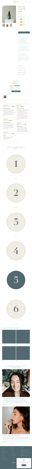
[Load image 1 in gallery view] (3, 25)
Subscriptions (13, 453)
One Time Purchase (22, 16)
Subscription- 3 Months (22, 24)
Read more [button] (18, 119)
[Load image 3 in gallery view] (10, 25)
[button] (3, 2)
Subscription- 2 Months (22, 21)
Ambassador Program (5, 459)
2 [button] (15, 142)
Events (3, 455)
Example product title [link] (7, 336)
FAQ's (3, 453)
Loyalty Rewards (13, 455)
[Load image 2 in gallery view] (7, 25)
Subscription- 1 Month (22, 18)
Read (4, 404)
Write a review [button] (16, 91)
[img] (5, 105)
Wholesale (3, 457)
